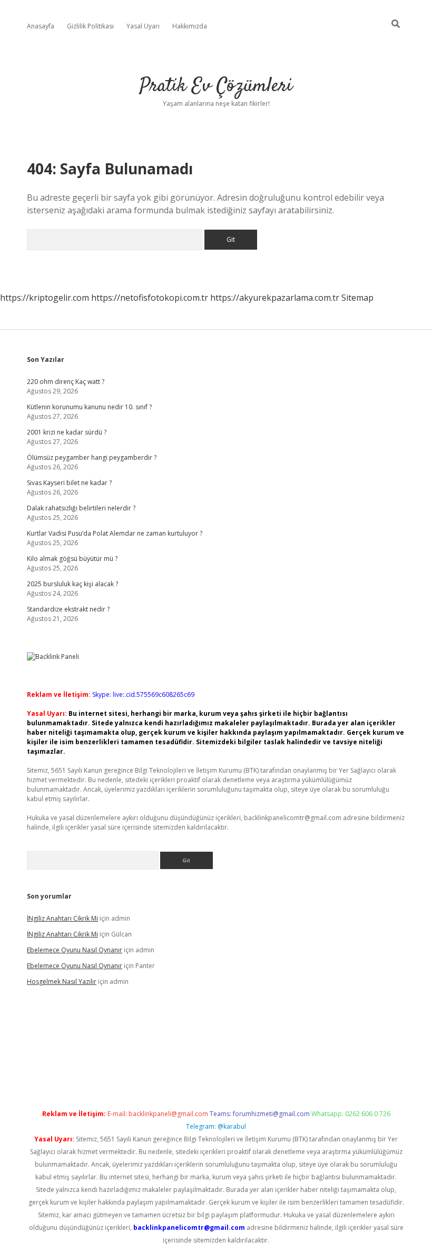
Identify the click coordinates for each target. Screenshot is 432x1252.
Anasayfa (40, 26)
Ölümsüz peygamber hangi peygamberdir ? (91, 457)
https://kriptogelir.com (44, 297)
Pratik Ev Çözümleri (216, 86)
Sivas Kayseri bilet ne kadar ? (69, 482)
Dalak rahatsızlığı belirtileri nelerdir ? (81, 508)
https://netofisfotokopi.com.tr (149, 297)
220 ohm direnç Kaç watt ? (65, 381)
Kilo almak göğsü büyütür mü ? (72, 558)
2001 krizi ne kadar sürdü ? (66, 432)
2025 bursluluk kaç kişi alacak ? (72, 583)
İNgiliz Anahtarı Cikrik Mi (62, 918)
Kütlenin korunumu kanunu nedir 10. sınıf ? (89, 406)
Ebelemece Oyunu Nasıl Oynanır (74, 949)
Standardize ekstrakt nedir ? (68, 609)
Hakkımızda (189, 26)
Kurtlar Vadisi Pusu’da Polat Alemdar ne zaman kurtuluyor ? (114, 533)
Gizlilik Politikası (90, 26)
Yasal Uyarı (143, 26)
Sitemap (357, 297)
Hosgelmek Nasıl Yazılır (61, 981)
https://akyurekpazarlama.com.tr (274, 297)
